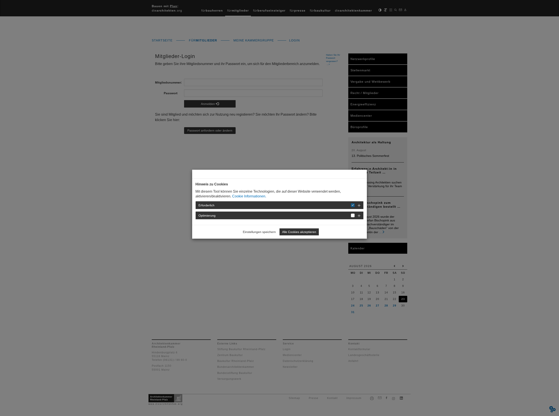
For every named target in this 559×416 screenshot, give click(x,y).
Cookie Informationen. (249, 196)
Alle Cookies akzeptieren (299, 232)
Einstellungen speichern (259, 232)
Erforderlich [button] (206, 205)
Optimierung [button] (207, 215)
